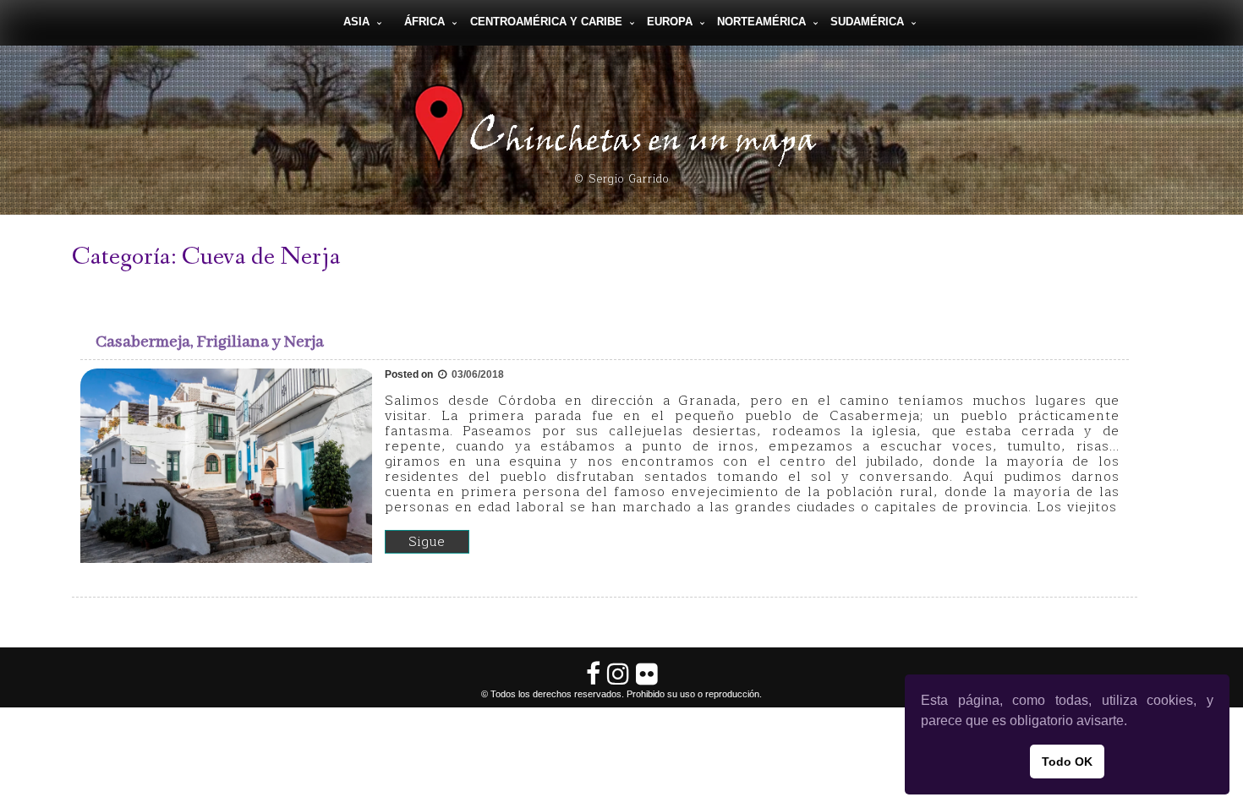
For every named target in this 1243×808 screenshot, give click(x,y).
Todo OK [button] (1067, 761)
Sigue (427, 542)
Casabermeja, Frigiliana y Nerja (210, 341)
